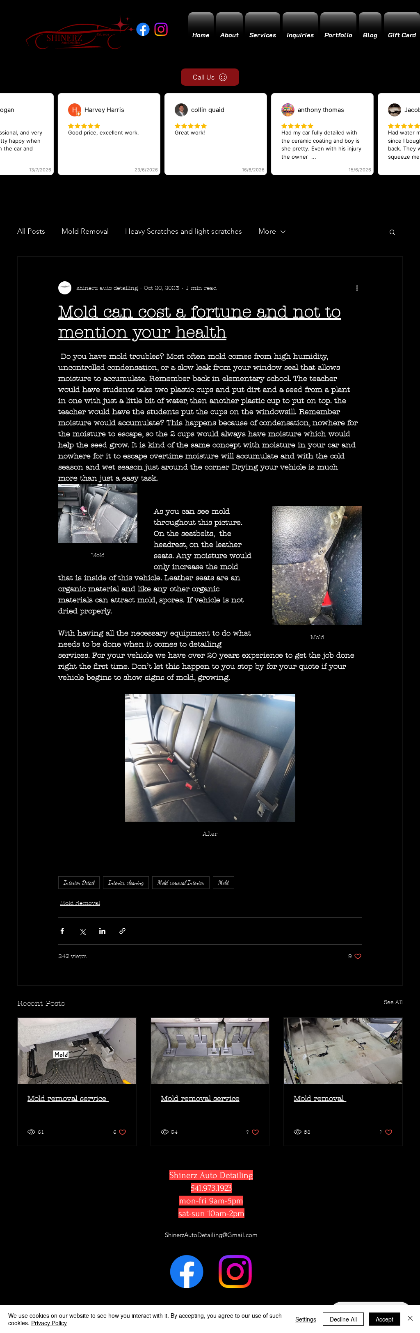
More (267, 231)
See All (393, 1002)
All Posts (31, 231)
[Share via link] (122, 931)
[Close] (410, 1319)
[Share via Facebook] (62, 931)
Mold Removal (85, 231)
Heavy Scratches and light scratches (183, 231)
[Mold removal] (343, 1051)
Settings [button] (305, 1319)
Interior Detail (79, 882)
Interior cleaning (126, 882)
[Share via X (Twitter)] (82, 931)
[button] (392, 231)
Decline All (343, 1319)
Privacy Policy (49, 1323)
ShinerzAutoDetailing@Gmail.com (211, 1235)
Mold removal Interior (181, 882)
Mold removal (320, 1098)
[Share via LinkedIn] (102, 931)
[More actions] (357, 288)
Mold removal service (68, 1098)
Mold (223, 882)
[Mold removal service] (77, 1051)
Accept (384, 1319)
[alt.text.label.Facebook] (186, 1271)
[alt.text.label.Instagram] (235, 1271)
